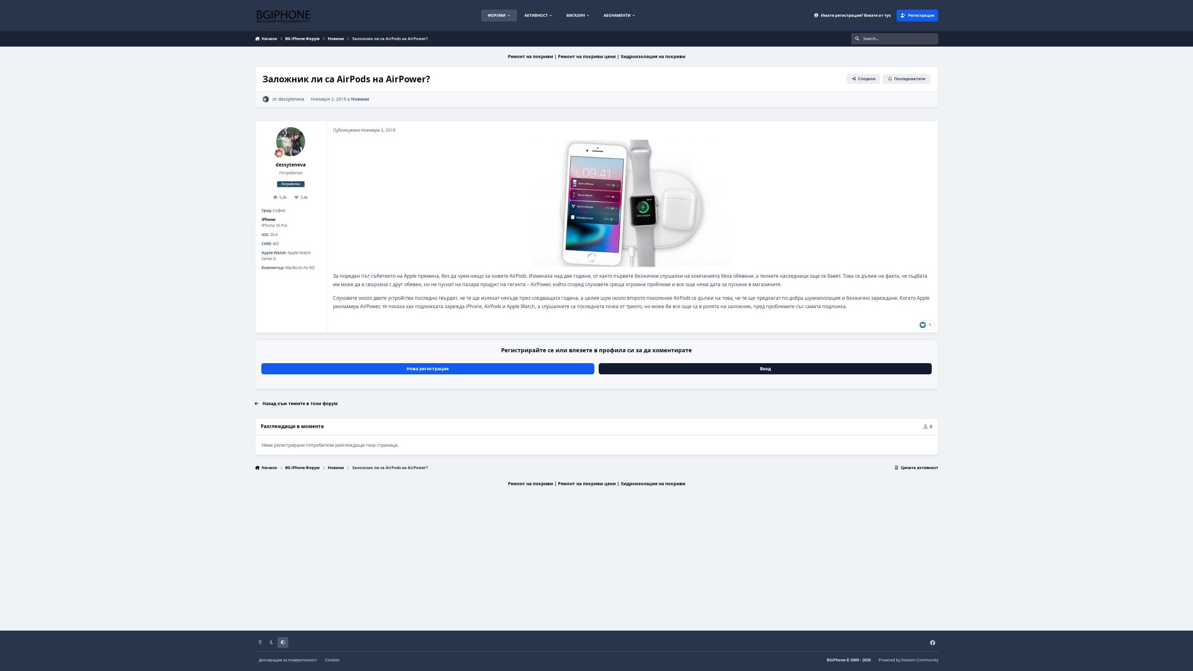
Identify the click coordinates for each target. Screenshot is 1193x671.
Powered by (908, 660)
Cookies (332, 660)
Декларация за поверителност (288, 660)
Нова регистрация (428, 369)
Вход (765, 369)
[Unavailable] (632, 144)
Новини (360, 99)
